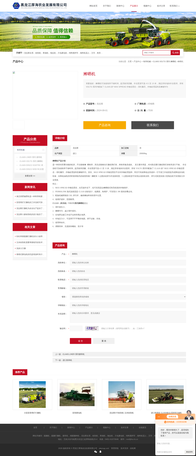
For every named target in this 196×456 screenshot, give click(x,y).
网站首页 (93, 6)
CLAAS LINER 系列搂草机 (74, 354)
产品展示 (134, 6)
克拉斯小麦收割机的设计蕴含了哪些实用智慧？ (31, 214)
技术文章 (161, 6)
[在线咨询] (100, 451)
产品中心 (137, 61)
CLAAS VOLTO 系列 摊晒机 (164, 61)
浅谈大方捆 (21, 248)
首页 (35, 427)
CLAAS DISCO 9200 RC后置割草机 (33, 169)
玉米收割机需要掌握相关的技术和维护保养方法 (31, 242)
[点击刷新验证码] (92, 328)
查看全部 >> (30, 176)
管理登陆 (115, 448)
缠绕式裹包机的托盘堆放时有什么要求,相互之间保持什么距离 (31, 254)
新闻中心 (120, 6)
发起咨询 (189, 452)
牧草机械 (147, 61)
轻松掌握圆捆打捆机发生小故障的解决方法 (31, 236)
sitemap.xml (104, 448)
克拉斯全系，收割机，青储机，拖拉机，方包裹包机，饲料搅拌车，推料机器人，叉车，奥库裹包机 (64, 53)
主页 (130, 61)
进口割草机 (67, 360)
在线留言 (142, 427)
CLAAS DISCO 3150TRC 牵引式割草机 (33, 165)
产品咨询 (105, 125)
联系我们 (174, 6)
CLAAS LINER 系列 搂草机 (31, 157)
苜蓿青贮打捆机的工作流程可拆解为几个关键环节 (31, 202)
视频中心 (147, 6)
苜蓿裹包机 (77, 413)
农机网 (133, 448)
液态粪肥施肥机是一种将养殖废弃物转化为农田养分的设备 (31, 196)
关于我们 (107, 6)
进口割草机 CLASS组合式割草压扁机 (166, 413)
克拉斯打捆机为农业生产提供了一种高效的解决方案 (31, 208)
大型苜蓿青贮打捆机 (32, 413)
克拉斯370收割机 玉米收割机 (121, 413)
